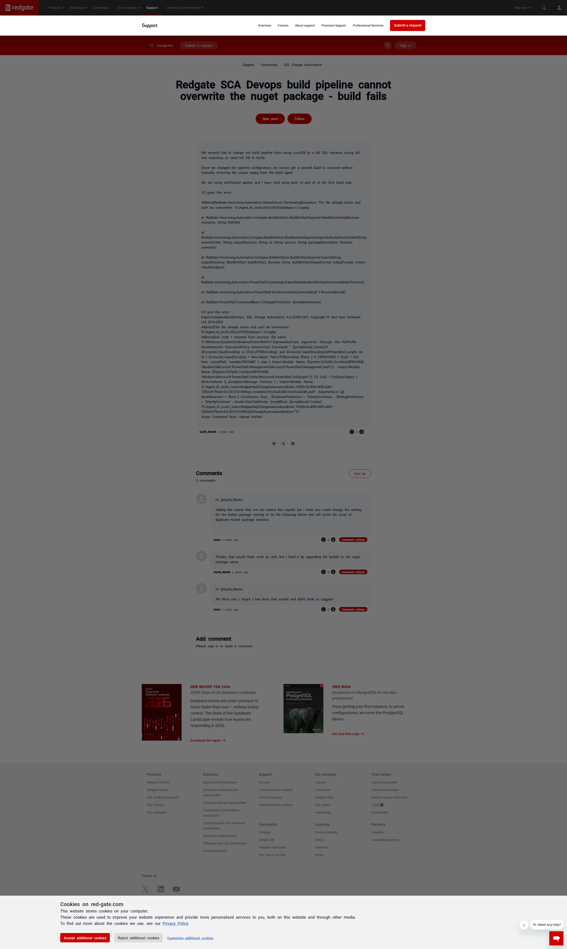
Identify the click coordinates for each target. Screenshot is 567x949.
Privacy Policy (175, 923)
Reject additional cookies (138, 937)
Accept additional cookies (85, 937)
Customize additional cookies (190, 937)
